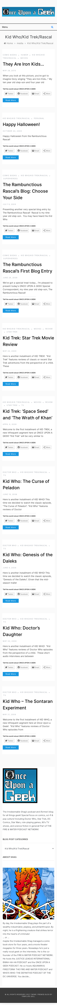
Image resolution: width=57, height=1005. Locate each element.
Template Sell (28, 996)
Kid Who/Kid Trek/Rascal (16, 118)
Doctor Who (9, 472)
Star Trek (12, 332)
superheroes (10, 178)
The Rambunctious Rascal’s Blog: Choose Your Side (25, 191)
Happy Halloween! (21, 124)
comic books (10, 55)
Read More (11, 100)
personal (39, 118)
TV (22, 405)
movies (24, 58)
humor (24, 55)
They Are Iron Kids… (23, 64)
